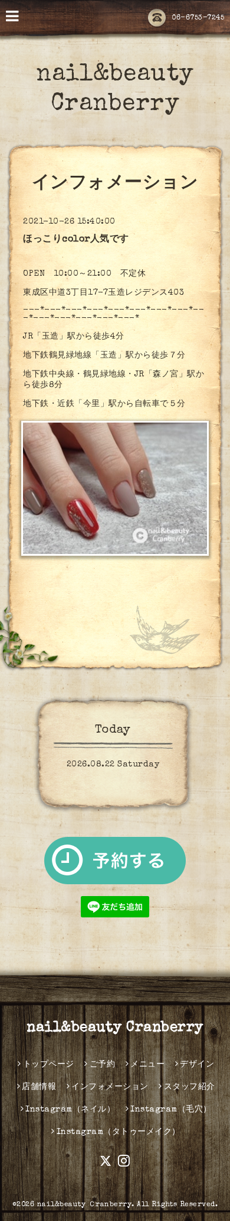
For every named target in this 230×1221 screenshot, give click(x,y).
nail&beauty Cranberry (115, 1028)
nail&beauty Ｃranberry (84, 1205)
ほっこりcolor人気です (76, 239)
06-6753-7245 (198, 18)
